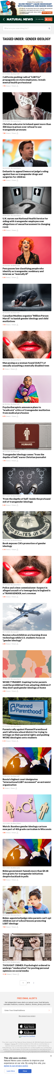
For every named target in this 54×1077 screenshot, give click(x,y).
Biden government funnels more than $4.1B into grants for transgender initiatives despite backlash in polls (25, 874)
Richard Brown (17, 540)
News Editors (17, 496)
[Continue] (49, 1010)
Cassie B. (16, 632)
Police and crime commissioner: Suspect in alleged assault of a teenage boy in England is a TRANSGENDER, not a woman (26, 590)
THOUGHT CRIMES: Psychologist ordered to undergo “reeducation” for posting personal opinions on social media (26, 968)
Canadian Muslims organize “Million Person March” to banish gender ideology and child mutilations (25, 318)
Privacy (7, 1044)
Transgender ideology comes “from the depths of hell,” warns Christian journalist (24, 456)
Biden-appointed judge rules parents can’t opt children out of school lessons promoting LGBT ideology (27, 921)
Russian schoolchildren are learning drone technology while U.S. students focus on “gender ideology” (25, 638)
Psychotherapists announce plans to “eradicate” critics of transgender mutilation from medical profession (26, 410)
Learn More (11, 1071)
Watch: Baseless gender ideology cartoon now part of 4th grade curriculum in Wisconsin (27, 828)
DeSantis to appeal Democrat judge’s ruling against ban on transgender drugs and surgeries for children (25, 174)
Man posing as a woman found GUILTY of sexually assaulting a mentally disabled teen (26, 364)
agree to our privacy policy (16, 1066)
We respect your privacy (27, 1016)
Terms (13, 1044)
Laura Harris (17, 121)
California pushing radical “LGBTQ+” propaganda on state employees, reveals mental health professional (24, 80)
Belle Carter (16, 265)
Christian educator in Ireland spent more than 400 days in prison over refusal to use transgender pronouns (27, 127)
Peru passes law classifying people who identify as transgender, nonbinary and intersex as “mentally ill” (23, 271)
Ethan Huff (16, 74)
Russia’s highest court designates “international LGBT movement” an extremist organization (27, 782)
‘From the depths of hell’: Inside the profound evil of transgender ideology (26, 500)
